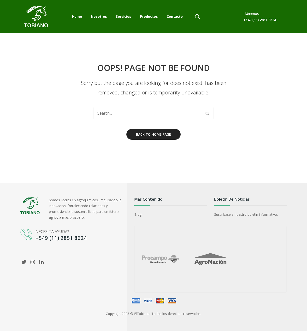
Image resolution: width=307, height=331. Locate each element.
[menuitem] (77, 17)
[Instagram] (32, 262)
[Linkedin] (41, 262)
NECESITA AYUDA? (52, 231)
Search (207, 113)
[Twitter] (24, 262)
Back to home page (153, 134)
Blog (138, 214)
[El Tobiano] (36, 16)
